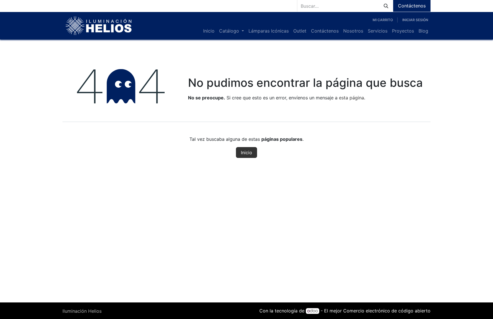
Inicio (246, 152)
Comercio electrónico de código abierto (387, 311)
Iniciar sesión (415, 20)
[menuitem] (209, 31)
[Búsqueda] (386, 6)
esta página (351, 98)
